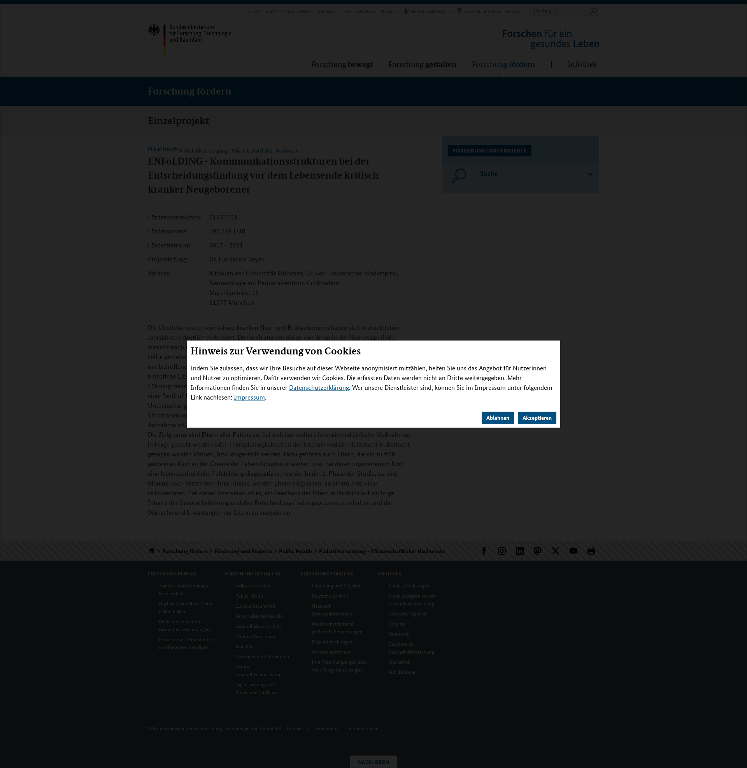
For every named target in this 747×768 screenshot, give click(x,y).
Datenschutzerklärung (319, 387)
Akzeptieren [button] (537, 417)
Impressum (249, 397)
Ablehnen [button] (497, 417)
